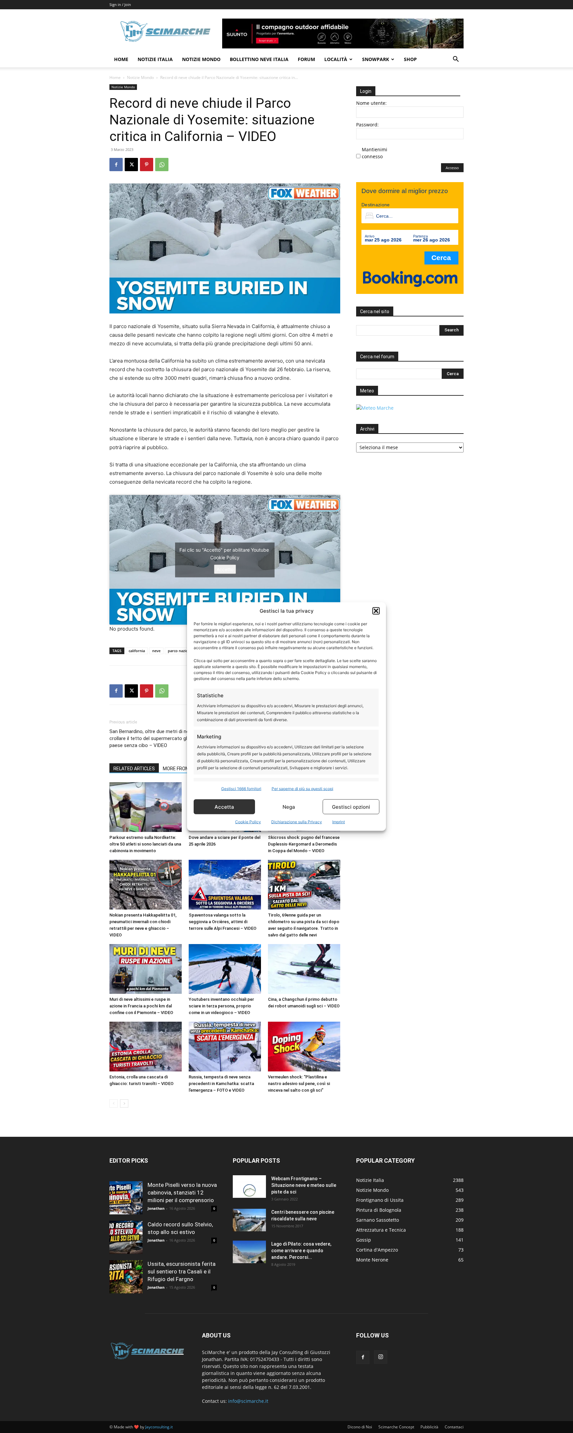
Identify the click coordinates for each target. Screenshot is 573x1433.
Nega (289, 806)
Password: (367, 124)
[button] (376, 610)
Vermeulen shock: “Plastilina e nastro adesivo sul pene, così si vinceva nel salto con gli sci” (299, 1083)
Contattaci (454, 1427)
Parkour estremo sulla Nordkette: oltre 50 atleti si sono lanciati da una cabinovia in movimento (145, 844)
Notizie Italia (155, 59)
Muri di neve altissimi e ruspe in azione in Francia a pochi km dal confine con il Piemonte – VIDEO (141, 1006)
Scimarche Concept (396, 1427)
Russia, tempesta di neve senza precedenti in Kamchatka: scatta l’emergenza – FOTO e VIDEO (221, 1083)
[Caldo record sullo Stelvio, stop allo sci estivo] (126, 1237)
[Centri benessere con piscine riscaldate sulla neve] (249, 1220)
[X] (131, 164)
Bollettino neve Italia (259, 59)
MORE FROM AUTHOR (186, 768)
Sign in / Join (120, 4)
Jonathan (156, 1208)
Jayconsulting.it (159, 1427)
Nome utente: (371, 103)
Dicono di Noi (360, 1427)
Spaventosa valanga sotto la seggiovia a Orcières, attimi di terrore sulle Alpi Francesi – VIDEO (222, 922)
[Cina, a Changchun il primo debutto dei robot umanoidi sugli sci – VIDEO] (304, 969)
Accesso (452, 167)
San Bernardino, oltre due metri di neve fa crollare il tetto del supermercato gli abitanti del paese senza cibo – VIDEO (161, 738)
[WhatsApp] (161, 164)
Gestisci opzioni (351, 806)
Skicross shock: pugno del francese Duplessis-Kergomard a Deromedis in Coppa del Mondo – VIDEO (304, 844)
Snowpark (375, 59)
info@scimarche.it (248, 1401)
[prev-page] (113, 1103)
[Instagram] (380, 1357)
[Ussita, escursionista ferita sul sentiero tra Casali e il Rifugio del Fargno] (126, 1276)
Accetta (224, 806)
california (137, 650)
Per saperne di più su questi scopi (302, 788)
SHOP (410, 59)
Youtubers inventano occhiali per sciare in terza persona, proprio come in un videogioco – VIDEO (221, 1006)
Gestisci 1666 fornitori (241, 788)
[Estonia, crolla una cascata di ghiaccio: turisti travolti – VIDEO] (145, 1046)
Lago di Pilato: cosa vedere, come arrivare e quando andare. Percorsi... (301, 1250)
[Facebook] (116, 164)
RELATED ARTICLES (134, 768)
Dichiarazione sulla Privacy (296, 821)
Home (121, 59)
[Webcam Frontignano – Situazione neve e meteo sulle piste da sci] (249, 1186)
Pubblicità (429, 1427)
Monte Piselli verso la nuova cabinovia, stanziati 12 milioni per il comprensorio (182, 1192)
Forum (306, 59)
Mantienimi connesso (374, 153)
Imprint (338, 821)
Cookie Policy (248, 821)
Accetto (225, 569)
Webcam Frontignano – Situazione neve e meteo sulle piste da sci (303, 1185)
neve (156, 650)
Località (335, 59)
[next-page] (124, 1103)
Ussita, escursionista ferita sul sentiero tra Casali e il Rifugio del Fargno (182, 1271)
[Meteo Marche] (375, 408)
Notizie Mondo (201, 59)
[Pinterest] (146, 164)
